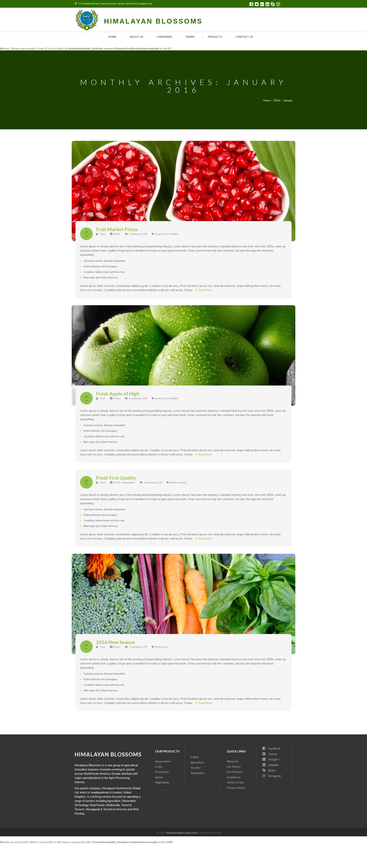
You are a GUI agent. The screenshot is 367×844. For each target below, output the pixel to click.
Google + (273, 759)
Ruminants (197, 773)
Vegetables (128, 482)
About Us (136, 37)
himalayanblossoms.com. (182, 832)
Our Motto (234, 766)
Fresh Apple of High (117, 393)
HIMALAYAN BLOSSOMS (153, 21)
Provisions (162, 771)
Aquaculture (163, 761)
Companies (164, 37)
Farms (190, 37)
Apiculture (197, 762)
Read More (204, 290)
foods (158, 233)
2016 (277, 100)
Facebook (273, 748)
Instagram (274, 776)
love (165, 646)
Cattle (195, 757)
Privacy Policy (236, 787)
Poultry (196, 767)
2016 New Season (115, 642)
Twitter (272, 754)
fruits (173, 482)
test (102, 233)
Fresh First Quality (116, 478)
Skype (271, 770)
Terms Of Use (235, 782)
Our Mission (234, 771)
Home (112, 37)
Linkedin (272, 765)
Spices (159, 777)
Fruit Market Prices (117, 229)
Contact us (244, 37)
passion (182, 482)
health (174, 233)
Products (215, 37)
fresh (166, 233)
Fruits (117, 233)
